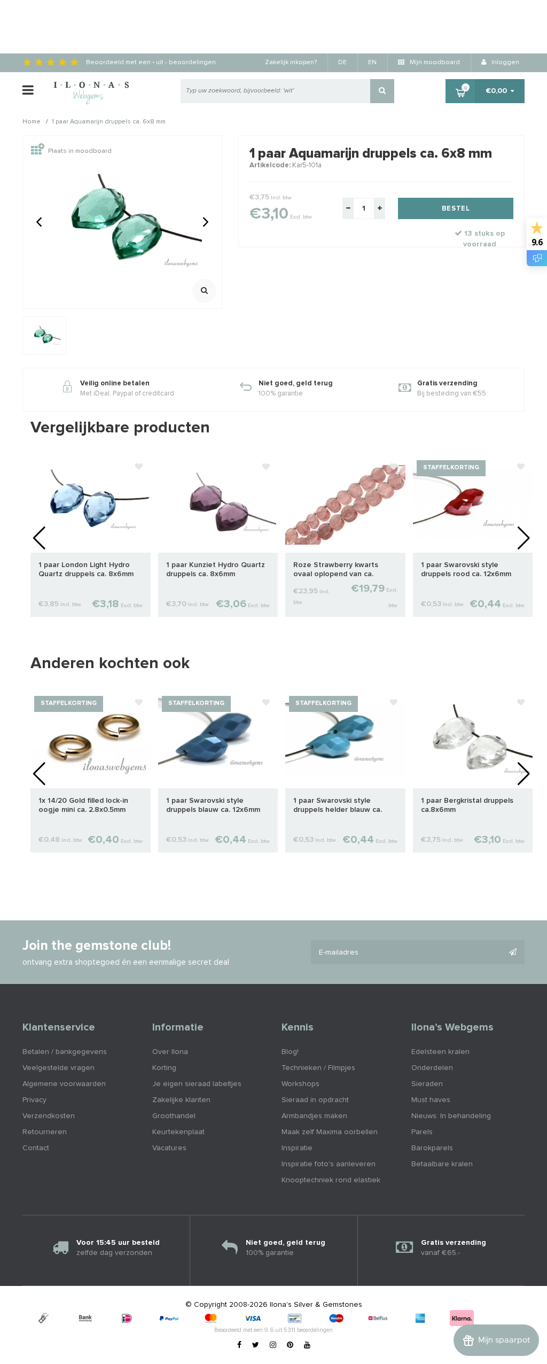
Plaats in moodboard (80, 151)
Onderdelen (432, 1068)
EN (372, 62)
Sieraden (427, 1084)
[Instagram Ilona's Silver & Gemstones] (273, 1345)
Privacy (34, 1100)
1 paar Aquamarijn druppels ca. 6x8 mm (109, 122)
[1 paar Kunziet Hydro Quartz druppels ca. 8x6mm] (218, 504)
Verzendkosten (48, 1116)
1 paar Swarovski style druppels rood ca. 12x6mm (466, 569)
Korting (164, 1068)
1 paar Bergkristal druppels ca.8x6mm (467, 805)
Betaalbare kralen (442, 1164)
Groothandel (174, 1116)
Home (31, 122)
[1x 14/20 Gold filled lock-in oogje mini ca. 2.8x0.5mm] (90, 740)
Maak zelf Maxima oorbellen (330, 1132)
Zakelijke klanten (181, 1100)
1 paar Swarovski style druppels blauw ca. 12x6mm (213, 805)
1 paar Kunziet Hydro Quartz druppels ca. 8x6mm (215, 569)
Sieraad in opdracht (315, 1100)
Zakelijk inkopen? (291, 62)
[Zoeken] (382, 91)
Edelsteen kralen (440, 1052)
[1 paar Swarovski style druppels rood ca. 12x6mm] (473, 504)
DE (342, 62)
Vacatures (169, 1148)
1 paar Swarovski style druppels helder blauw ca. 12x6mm (337, 806)
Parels (422, 1132)
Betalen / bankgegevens (64, 1052)
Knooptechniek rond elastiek (331, 1180)
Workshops (300, 1084)
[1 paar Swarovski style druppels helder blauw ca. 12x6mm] (345, 740)
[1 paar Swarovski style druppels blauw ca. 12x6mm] (218, 740)
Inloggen (504, 62)
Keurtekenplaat (178, 1132)
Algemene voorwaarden (64, 1084)
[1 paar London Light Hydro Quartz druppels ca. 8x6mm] (90, 504)
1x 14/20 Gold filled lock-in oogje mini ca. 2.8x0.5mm (83, 805)
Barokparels (432, 1148)
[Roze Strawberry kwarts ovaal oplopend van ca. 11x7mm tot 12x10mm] (345, 504)
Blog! (290, 1052)
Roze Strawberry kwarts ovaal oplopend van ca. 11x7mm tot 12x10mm (335, 570)
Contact (35, 1148)
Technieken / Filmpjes (318, 1068)
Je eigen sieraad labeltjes (196, 1084)
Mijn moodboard (434, 62)
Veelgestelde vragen (58, 1068)
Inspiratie (297, 1148)
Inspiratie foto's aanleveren (329, 1164)
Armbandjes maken (314, 1116)
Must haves (430, 1100)
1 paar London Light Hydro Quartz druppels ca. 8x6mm (86, 569)
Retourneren (44, 1132)
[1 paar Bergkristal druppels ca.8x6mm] (473, 740)
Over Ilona (170, 1052)
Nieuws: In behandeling (451, 1116)
